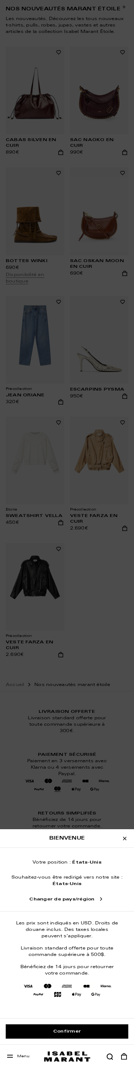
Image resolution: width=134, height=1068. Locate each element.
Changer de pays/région (61, 899)
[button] (109, 1056)
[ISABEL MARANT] (67, 1056)
